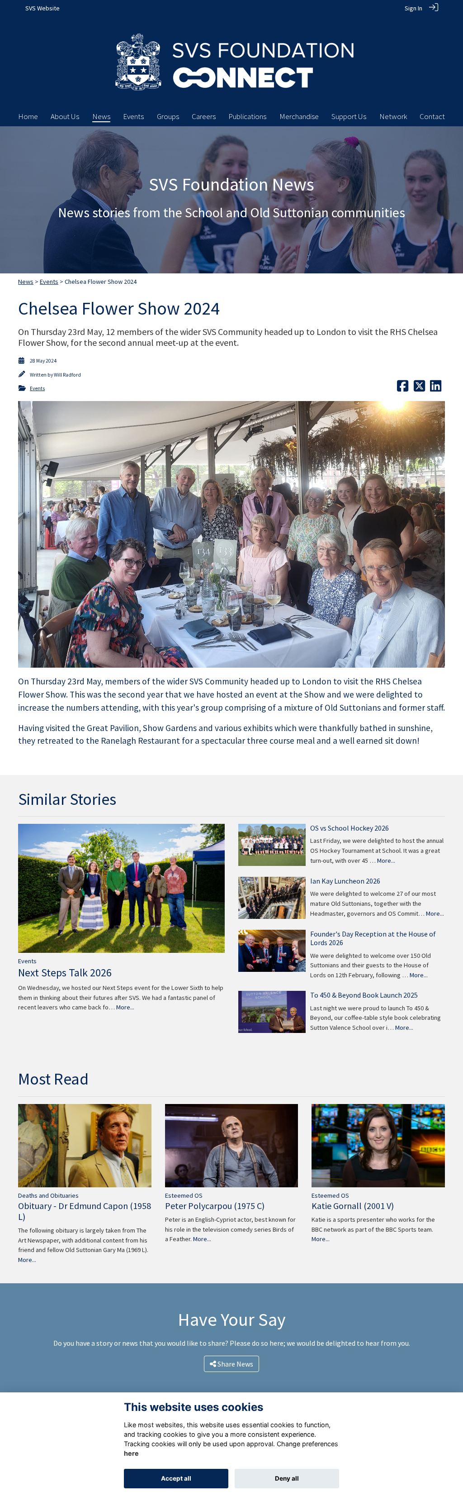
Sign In (413, 8)
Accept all (176, 1478)
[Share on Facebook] (402, 388)
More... (125, 1007)
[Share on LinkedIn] (435, 388)
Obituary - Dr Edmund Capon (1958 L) (84, 1211)
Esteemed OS (184, 1195)
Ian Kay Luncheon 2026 (345, 880)
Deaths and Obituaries (48, 1195)
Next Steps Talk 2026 (65, 973)
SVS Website (42, 8)
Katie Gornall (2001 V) (353, 1205)
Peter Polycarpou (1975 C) (215, 1205)
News (25, 281)
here (131, 1453)
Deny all (287, 1478)
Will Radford (67, 375)
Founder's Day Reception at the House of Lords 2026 (373, 938)
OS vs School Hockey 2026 (349, 827)
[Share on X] (419, 388)
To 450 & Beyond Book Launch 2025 (364, 994)
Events (49, 281)
